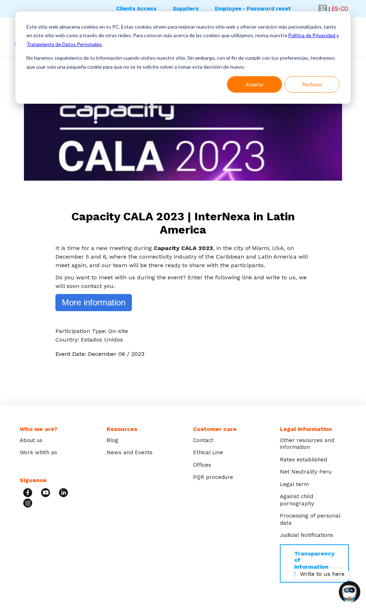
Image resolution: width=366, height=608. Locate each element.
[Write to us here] (349, 592)
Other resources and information (307, 444)
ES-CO (340, 8)
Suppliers (186, 8)
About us (31, 440)
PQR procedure (213, 477)
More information (93, 302)
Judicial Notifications (306, 535)
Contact (203, 440)
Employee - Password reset (253, 8)
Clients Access (136, 8)
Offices (202, 465)
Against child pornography (297, 500)
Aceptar (255, 84)
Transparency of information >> (314, 563)
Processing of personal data (310, 519)
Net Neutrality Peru (305, 472)
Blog (112, 440)
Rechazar (312, 84)
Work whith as (38, 452)
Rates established (303, 459)
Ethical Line (208, 452)
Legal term (294, 484)
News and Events (130, 452)
